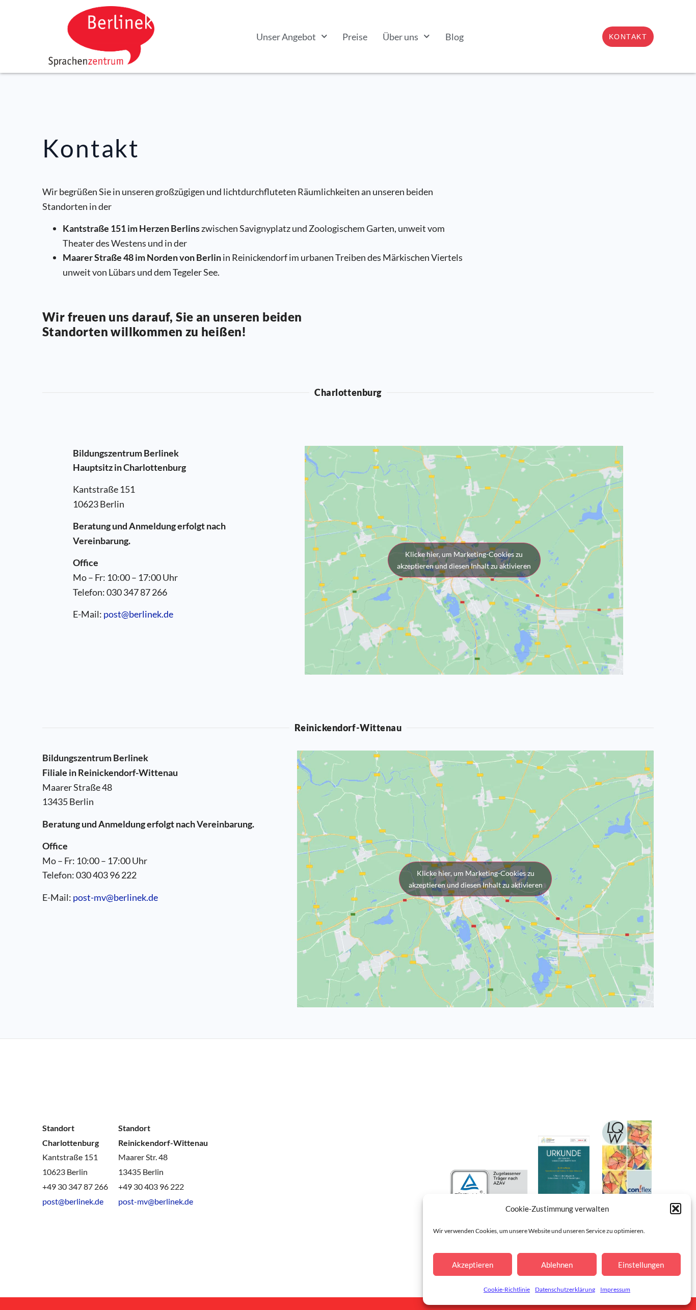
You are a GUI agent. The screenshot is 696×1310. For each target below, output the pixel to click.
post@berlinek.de (138, 614)
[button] (676, 1209)
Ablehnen (557, 1264)
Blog (454, 36)
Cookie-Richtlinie (507, 1289)
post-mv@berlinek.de (115, 897)
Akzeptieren (472, 1264)
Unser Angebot (286, 36)
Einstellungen (641, 1264)
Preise (354, 36)
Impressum (615, 1289)
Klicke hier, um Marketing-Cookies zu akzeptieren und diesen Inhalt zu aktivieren (464, 560)
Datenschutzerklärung (565, 1289)
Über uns (400, 36)
